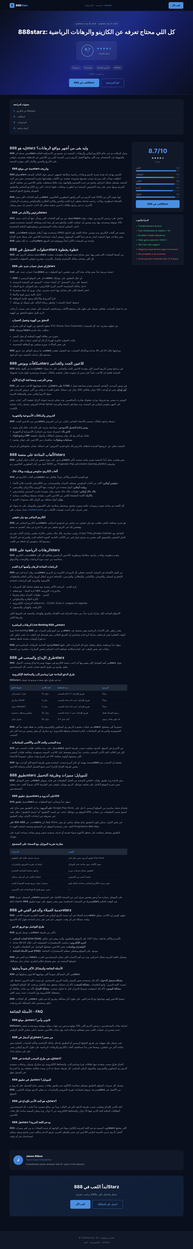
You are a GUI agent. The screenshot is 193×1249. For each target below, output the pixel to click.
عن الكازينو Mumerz (26, 111)
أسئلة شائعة (22, 128)
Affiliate (106, 1242)
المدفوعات (22, 122)
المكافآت (21, 116)
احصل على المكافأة (107, 1204)
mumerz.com (35, 509)
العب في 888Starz (84, 82)
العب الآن (176, 5)
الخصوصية (93, 1242)
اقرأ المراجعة (112, 82)
